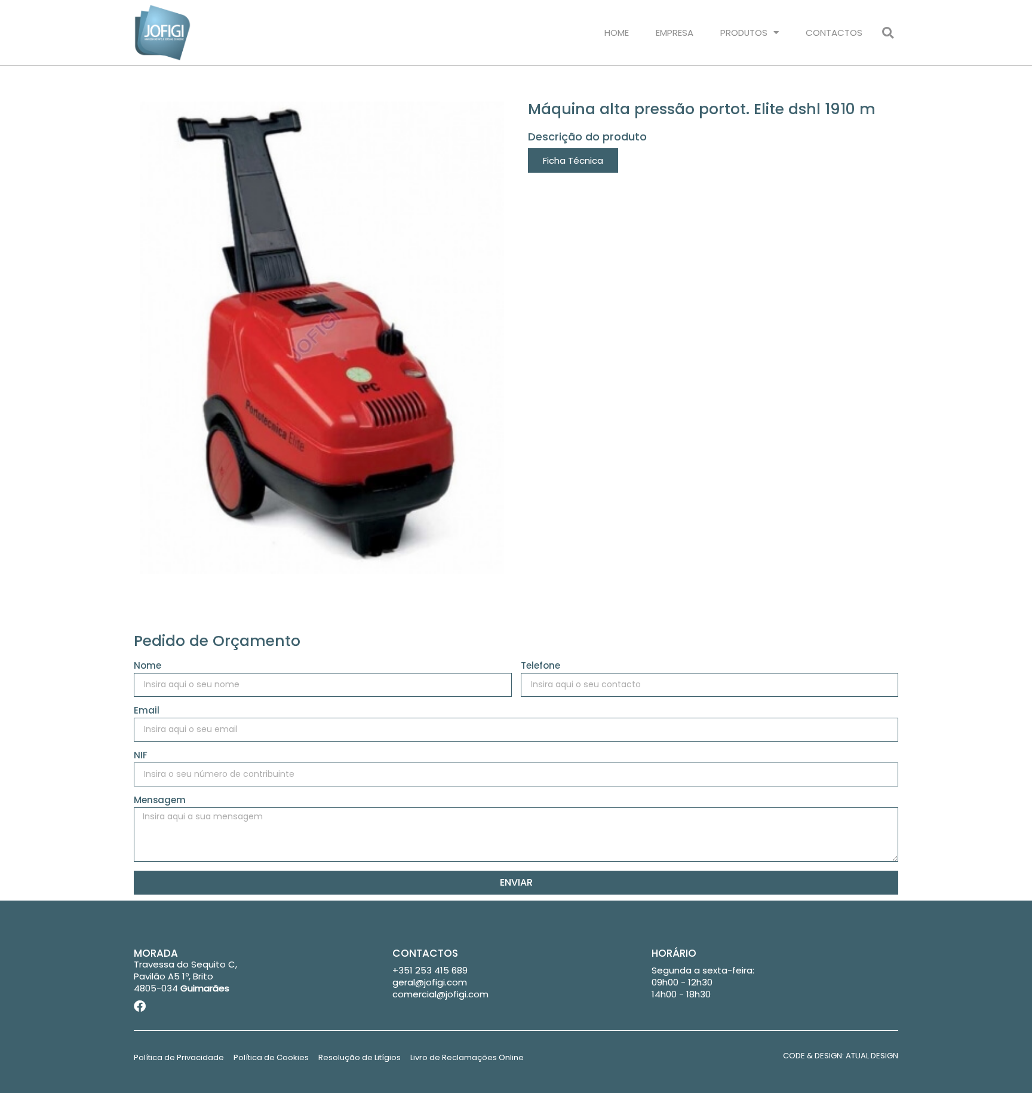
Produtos (743, 32)
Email (146, 711)
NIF (141, 756)
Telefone (540, 666)
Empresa (674, 32)
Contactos (834, 32)
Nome (147, 666)
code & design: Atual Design (840, 1055)
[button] (887, 32)
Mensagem (160, 800)
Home (616, 32)
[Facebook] (140, 1006)
